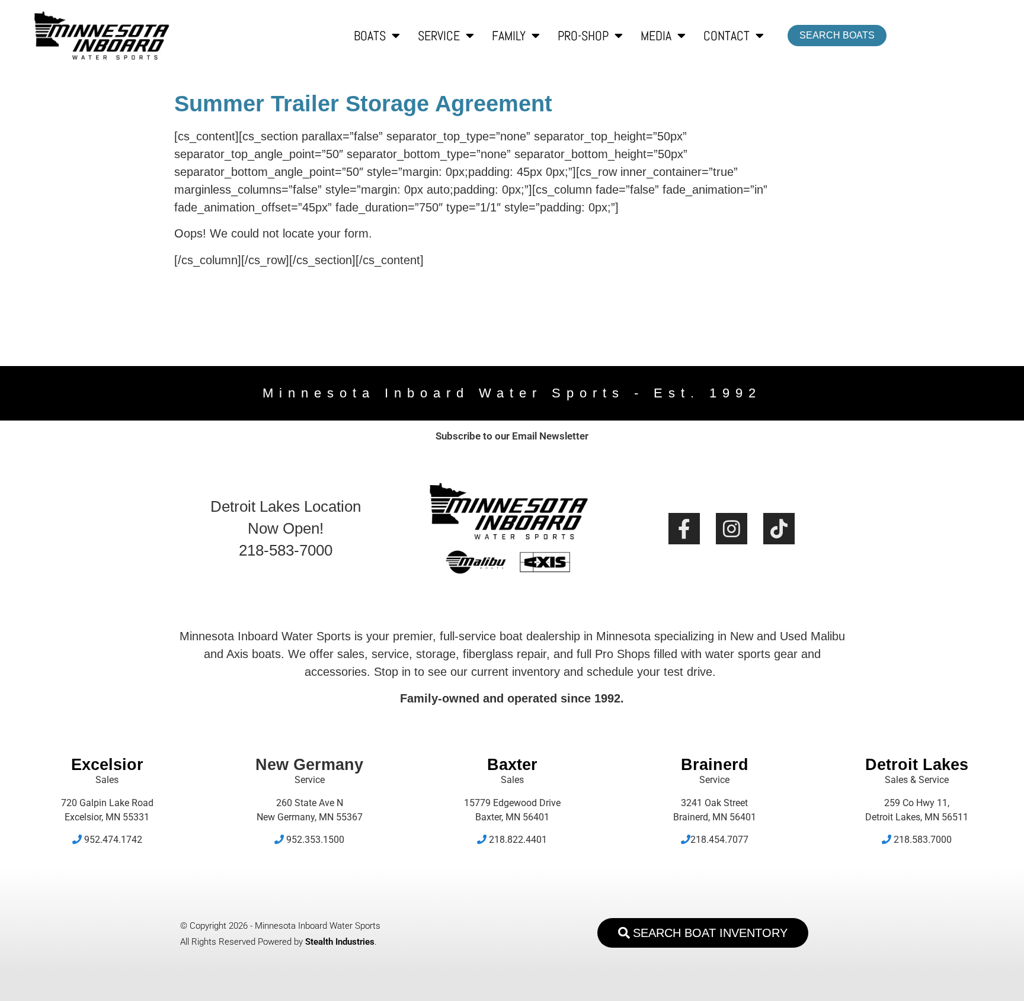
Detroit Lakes (916, 765)
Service (439, 35)
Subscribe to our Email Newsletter (512, 436)
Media (656, 35)
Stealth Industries (340, 941)
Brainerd (714, 765)
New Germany (309, 765)
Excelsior (107, 765)
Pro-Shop (583, 35)
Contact (726, 35)
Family (509, 35)
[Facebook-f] (684, 528)
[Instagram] (731, 528)
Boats (370, 35)
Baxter (512, 765)
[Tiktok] (779, 528)
